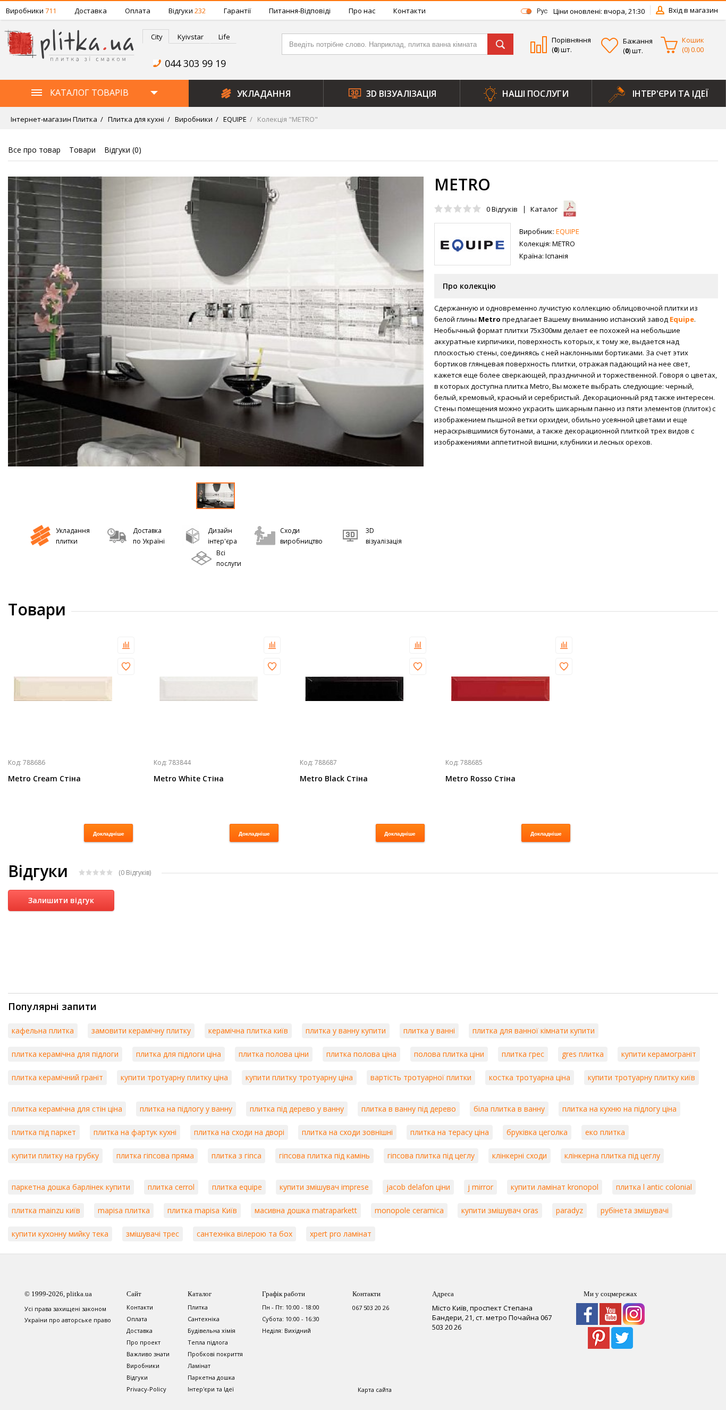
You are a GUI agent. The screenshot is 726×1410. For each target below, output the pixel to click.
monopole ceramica (409, 1210)
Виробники (31, 10)
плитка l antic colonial (654, 1187)
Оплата (137, 10)
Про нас (362, 10)
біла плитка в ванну (509, 1109)
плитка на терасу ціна (449, 1132)
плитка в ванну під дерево (408, 1109)
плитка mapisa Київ (202, 1210)
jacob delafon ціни (418, 1187)
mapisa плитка (124, 1210)
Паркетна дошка (211, 1377)
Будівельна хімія (211, 1330)
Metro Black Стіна (334, 778)
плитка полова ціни (274, 1054)
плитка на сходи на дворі (239, 1132)
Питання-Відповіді (300, 10)
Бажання (638, 41)
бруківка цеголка (537, 1132)
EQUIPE (234, 119)
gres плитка (583, 1054)
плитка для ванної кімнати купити (533, 1030)
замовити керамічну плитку (141, 1030)
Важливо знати (148, 1354)
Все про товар (34, 150)
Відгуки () (122, 150)
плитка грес (523, 1054)
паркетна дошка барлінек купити (71, 1187)
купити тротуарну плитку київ (641, 1077)
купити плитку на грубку (55, 1155)
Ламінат (199, 1366)
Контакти (409, 10)
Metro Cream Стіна (44, 778)
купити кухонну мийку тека (60, 1234)
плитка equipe (237, 1187)
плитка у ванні (429, 1030)
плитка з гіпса (236, 1155)
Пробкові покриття (215, 1354)
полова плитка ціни (449, 1054)
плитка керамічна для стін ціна (67, 1109)
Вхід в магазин (693, 10)
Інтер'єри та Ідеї (211, 1389)
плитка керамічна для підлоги (65, 1054)
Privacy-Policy (146, 1389)
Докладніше (108, 834)
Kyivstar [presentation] (191, 36)
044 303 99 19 (195, 63)
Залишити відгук (61, 900)
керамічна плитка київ (248, 1030)
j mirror (480, 1187)
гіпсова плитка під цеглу (431, 1155)
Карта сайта (375, 1390)
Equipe (682, 319)
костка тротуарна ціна (529, 1077)
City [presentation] (157, 36)
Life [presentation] (224, 36)
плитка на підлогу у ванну (186, 1109)
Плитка (198, 1307)
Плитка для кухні (135, 119)
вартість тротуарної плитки (420, 1077)
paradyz (569, 1210)
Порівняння (571, 40)
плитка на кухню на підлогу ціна (619, 1109)
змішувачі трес (152, 1234)
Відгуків (502, 209)
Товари (82, 150)
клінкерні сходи (519, 1155)
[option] (216, 321)
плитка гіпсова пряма (155, 1155)
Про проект (143, 1342)
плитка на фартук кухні (135, 1132)
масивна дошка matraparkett (306, 1210)
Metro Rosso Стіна (480, 778)
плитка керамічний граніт (57, 1077)
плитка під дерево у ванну (297, 1109)
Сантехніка (204, 1319)
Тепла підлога (208, 1342)
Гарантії (237, 10)
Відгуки (187, 10)
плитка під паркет (44, 1132)
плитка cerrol (171, 1187)
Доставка (90, 10)
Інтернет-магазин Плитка (54, 119)
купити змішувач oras (499, 1210)
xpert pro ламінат (341, 1234)
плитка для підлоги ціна (178, 1054)
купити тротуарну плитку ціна (174, 1077)
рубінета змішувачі (635, 1210)
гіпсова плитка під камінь (324, 1155)
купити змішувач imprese (324, 1187)
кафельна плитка (43, 1030)
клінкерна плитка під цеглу (612, 1155)
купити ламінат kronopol (554, 1187)
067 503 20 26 (370, 1308)
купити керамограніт (658, 1054)
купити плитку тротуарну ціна (299, 1077)
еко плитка (605, 1132)
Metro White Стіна (189, 778)
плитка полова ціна (361, 1054)
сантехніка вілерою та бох (244, 1234)
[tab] (155, 36)
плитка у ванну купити (346, 1030)
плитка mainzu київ (46, 1210)
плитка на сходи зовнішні (347, 1132)
